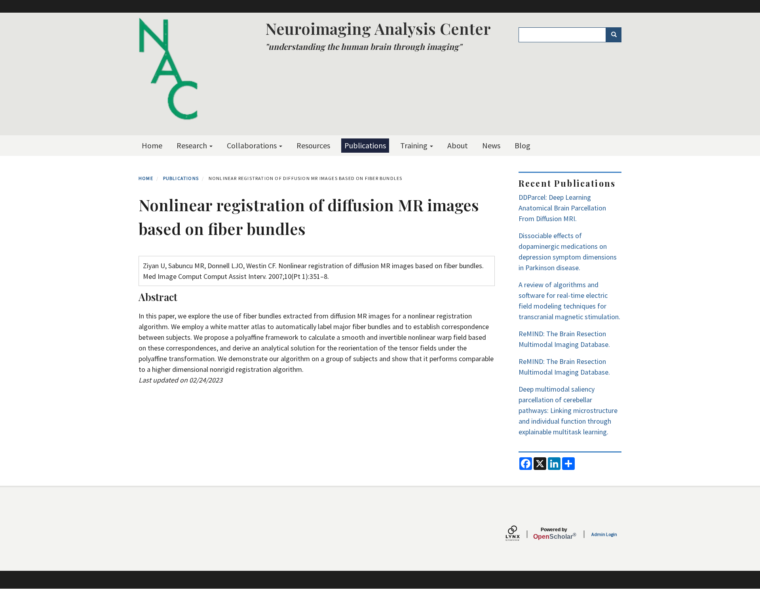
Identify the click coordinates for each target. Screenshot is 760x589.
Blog (522, 145)
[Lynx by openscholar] (519, 534)
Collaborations (252, 145)
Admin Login (604, 534)
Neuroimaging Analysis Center (378, 28)
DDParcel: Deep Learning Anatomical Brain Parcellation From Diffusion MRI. (562, 208)
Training (414, 145)
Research (193, 145)
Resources (313, 145)
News (491, 145)
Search (613, 34)
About (457, 145)
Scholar (554, 533)
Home (152, 145)
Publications (365, 145)
